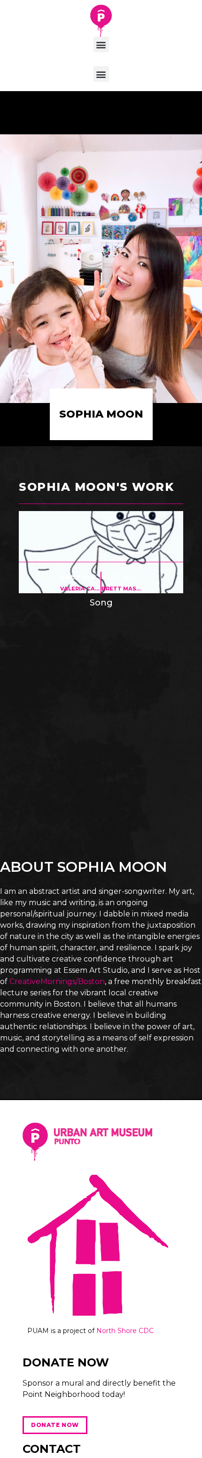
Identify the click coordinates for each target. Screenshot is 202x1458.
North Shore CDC (125, 1330)
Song (101, 602)
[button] (101, 44)
